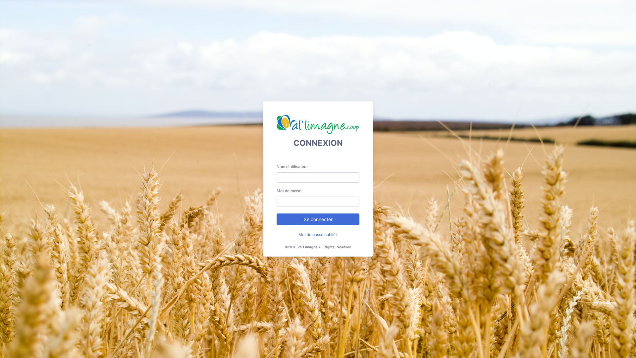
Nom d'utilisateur (292, 166)
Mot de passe (289, 190)
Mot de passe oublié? (318, 234)
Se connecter (318, 219)
